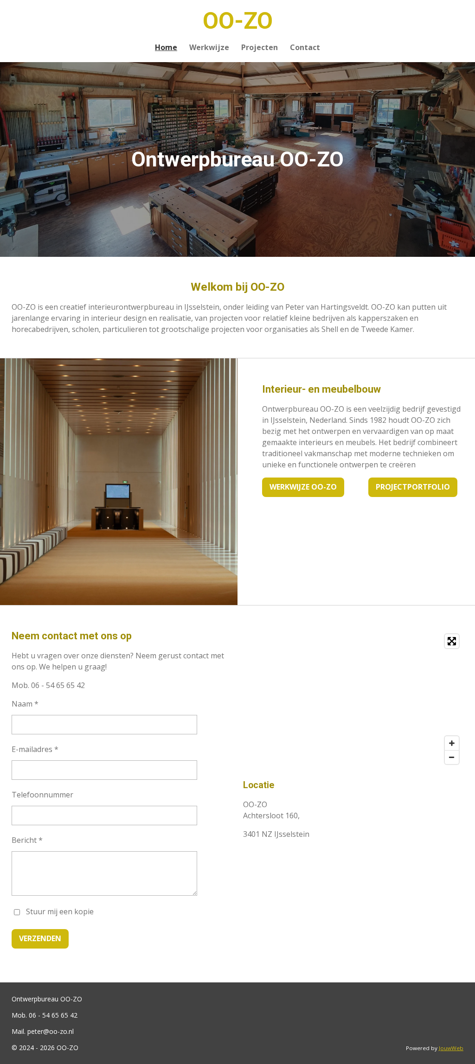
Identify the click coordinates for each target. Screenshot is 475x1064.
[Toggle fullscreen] (452, 641)
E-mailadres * (35, 749)
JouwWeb (451, 1048)
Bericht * (27, 840)
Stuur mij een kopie (60, 911)
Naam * (25, 704)
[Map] (353, 699)
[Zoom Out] (452, 757)
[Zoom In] (452, 743)
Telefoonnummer (42, 795)
